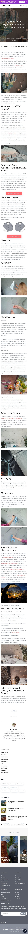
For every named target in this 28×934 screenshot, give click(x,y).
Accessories (18, 881)
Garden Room (4, 759)
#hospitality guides (5, 790)
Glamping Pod (4, 761)
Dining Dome (4, 754)
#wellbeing (12, 783)
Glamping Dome (5, 879)
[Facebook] (1, 922)
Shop (16, 876)
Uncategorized (4, 768)
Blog (2, 894)
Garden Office (4, 757)
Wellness (3, 770)
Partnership (17, 898)
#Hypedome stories (13, 787)
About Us (17, 894)
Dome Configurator (5, 892)
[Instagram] (3, 922)
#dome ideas (14, 790)
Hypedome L (19, 418)
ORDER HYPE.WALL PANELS (14, 193)
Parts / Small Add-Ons (20, 883)
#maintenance (4, 787)
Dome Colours (18, 879)
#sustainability (20, 783)
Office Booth (4, 883)
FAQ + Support (4, 898)
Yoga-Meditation (5, 772)
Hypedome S (4, 418)
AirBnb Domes (4, 752)
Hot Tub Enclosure (5, 885)
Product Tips (4, 766)
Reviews (3, 896)
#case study (22, 790)
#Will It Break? (4, 783)
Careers (17, 896)
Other (2, 763)
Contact (17, 892)
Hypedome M (11, 418)
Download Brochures (6, 900)
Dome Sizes (18, 877)
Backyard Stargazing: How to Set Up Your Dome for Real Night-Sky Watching (17, 818)
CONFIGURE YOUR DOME (14, 236)
